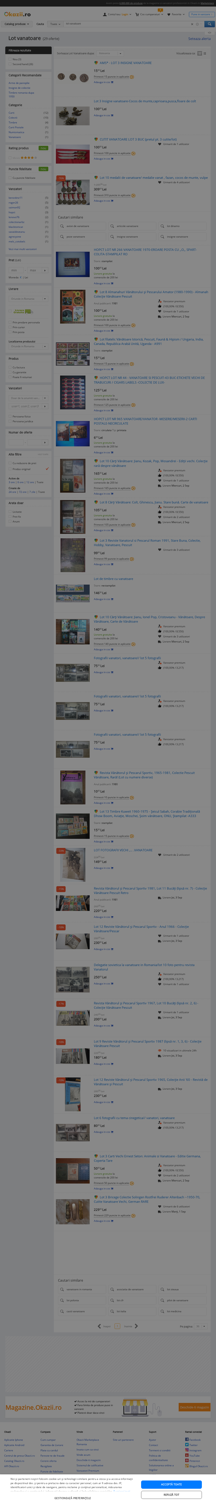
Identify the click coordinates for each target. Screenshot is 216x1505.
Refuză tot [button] (171, 1495)
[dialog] (108, 1489)
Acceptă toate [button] (171, 1484)
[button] (73, 1496)
